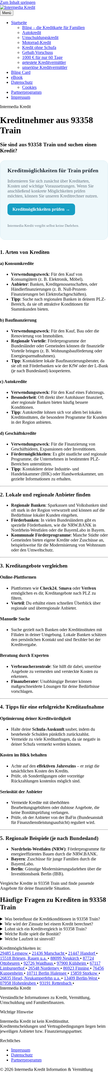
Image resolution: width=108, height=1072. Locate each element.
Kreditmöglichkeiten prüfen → (41, 209)
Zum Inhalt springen (17, 2)
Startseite (19, 22)
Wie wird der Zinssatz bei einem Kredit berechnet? (49, 924)
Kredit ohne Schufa (39, 47)
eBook (17, 77)
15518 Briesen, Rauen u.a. (24, 958)
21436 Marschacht (48, 953)
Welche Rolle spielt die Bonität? (33, 934)
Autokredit (31, 32)
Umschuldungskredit (40, 37)
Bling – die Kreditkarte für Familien (53, 27)
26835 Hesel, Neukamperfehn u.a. (30, 978)
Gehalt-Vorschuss (37, 52)
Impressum (20, 97)
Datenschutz (22, 82)
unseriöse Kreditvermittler (44, 67)
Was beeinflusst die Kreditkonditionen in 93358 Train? (52, 919)
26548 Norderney (44, 968)
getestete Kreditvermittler (44, 62)
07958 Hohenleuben (18, 983)
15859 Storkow (84, 973)
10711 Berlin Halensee (47, 973)
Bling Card (20, 72)
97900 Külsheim (72, 963)
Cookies (29, 87)
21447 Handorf (82, 953)
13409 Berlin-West (81, 978)
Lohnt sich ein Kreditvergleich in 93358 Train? (46, 929)
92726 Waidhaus (39, 963)
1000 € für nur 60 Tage (42, 57)
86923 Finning (76, 968)
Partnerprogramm (26, 92)
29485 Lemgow (14, 953)
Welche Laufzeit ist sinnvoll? (30, 938)
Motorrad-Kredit (36, 42)
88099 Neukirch (65, 958)
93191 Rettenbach (56, 983)
